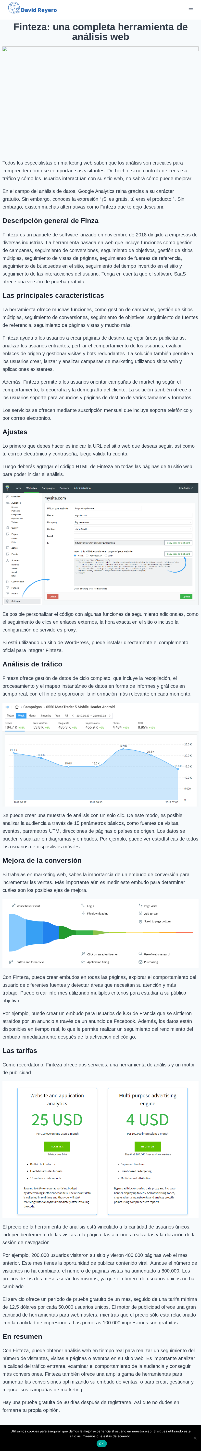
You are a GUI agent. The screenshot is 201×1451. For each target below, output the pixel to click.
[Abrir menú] (190, 9)
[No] (194, 1438)
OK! (102, 1444)
